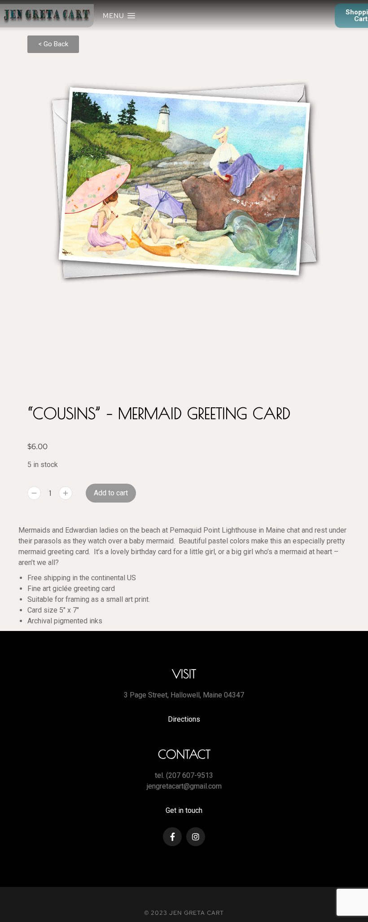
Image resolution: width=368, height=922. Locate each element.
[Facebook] (172, 836)
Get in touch (184, 810)
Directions (184, 719)
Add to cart (111, 493)
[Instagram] (195, 836)
